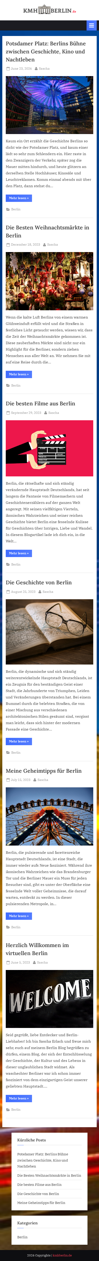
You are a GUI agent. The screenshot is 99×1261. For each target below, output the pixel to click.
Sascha (44, 68)
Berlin (15, 209)
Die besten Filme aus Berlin (40, 403)
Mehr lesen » (20, 199)
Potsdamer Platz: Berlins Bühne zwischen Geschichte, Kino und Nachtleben (46, 51)
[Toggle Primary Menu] (92, 25)
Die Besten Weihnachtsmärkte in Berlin (49, 1175)
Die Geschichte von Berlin (39, 582)
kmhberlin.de (62, 1255)
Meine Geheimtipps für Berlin (44, 770)
